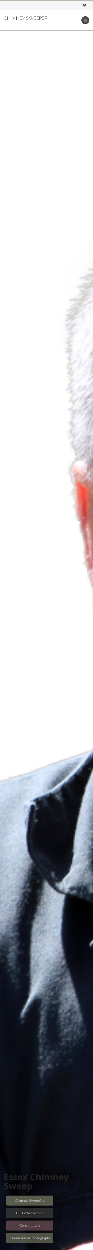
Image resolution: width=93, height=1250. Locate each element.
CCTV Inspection (30, 1213)
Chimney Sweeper (25, 18)
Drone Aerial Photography (30, 1238)
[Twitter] (84, 5)
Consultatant (29, 1225)
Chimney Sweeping (30, 1200)
